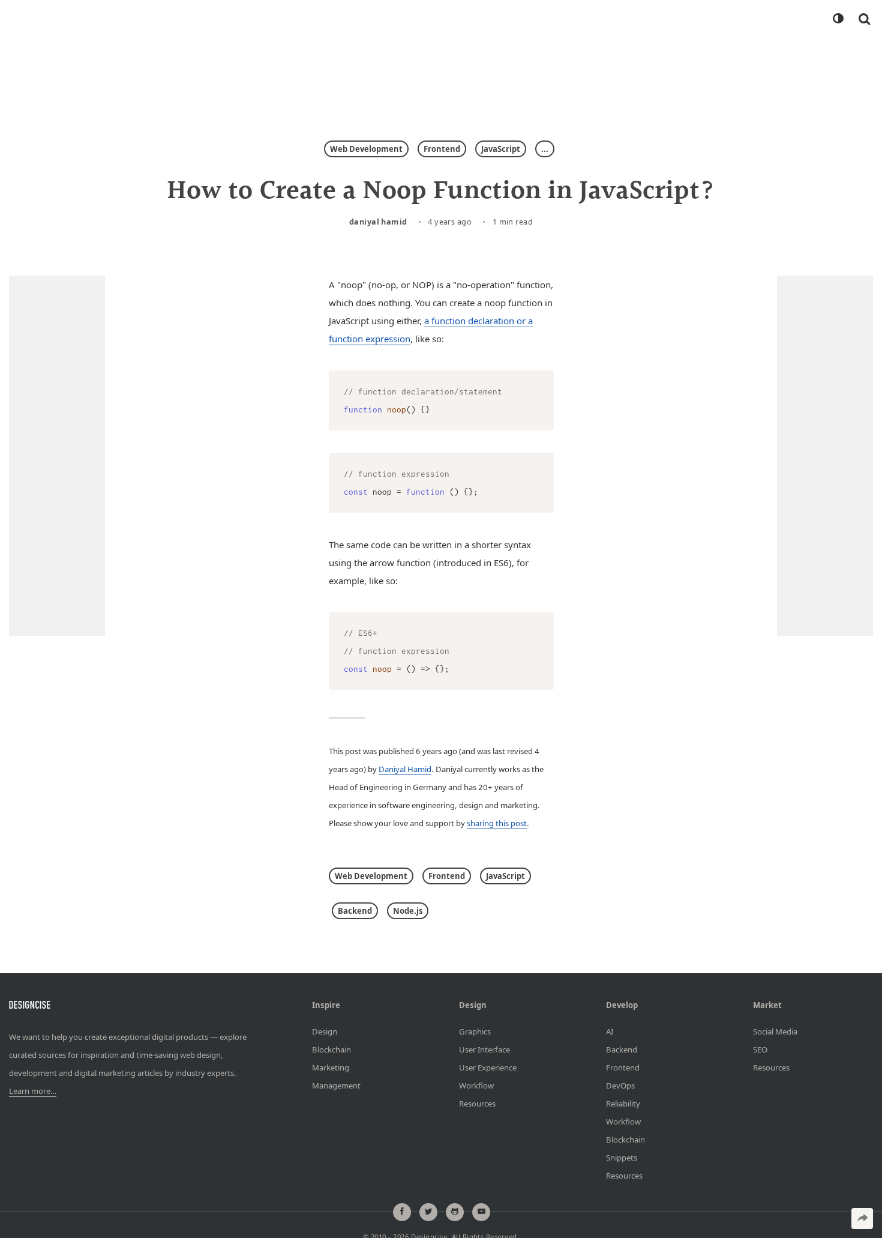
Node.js (407, 910)
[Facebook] (402, 1212)
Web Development (366, 148)
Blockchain (331, 1049)
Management (336, 1085)
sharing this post (497, 823)
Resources (477, 1103)
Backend (355, 910)
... (544, 148)
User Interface (484, 1049)
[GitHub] (455, 1212)
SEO (760, 1049)
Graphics (475, 1031)
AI (609, 1031)
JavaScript (500, 148)
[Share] (862, 1218)
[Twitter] (428, 1212)
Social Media (775, 1031)
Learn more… (32, 1091)
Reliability (623, 1103)
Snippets (621, 1157)
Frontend (442, 148)
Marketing (330, 1067)
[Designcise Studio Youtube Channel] (481, 1212)
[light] (837, 18)
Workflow (476, 1085)
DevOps (620, 1085)
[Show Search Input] (864, 18)
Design (324, 1031)
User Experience (488, 1067)
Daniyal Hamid (378, 221)
